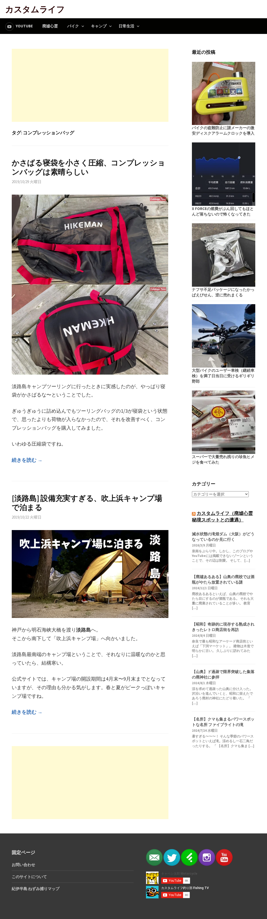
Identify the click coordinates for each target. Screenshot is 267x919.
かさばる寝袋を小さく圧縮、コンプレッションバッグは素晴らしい (88, 167)
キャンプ (99, 25)
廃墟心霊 (50, 25)
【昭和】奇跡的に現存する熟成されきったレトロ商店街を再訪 (223, 627)
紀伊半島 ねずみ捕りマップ (35, 888)
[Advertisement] (90, 85)
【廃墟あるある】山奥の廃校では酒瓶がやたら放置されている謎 (223, 579)
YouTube (24, 25)
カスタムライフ (35, 9)
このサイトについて (29, 876)
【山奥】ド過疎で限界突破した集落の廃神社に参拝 (223, 674)
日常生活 (126, 25)
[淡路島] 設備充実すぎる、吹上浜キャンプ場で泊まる (87, 503)
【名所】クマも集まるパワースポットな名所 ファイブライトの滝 (223, 722)
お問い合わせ (23, 864)
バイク (73, 25)
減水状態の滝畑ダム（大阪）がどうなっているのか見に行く (223, 536)
